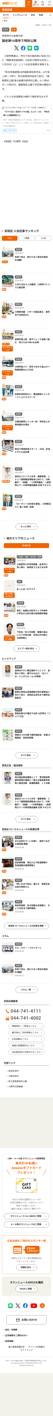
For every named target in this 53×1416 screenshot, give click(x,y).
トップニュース (20, 15)
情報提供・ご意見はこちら (24, 1026)
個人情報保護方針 (16, 1347)
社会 (41, 15)
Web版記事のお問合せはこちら (26, 1052)
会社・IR (35, 5)
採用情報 (9, 1341)
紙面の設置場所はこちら (23, 1045)
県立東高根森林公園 (17, 1081)
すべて (6, 15)
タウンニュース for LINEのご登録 (25, 1216)
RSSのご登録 (26, 1289)
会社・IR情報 (11, 1330)
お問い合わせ (29, 1319)
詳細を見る (26, 1267)
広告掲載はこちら (20, 1039)
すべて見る (26, 755)
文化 (33, 15)
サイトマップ (26, 1350)
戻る (5, 21)
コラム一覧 (26, 989)
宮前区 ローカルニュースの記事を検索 (26, 926)
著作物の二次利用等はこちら (25, 1032)
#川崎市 (17, 141)
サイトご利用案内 (36, 1347)
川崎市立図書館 (15, 1086)
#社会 (25, 141)
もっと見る (26, 526)
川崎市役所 (13, 1076)
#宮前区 (8, 141)
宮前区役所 (13, 1071)
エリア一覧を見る (26, 648)
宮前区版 (7, 9)
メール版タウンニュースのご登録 (26, 1224)
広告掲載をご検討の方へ (16, 1335)
